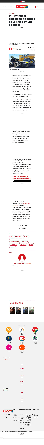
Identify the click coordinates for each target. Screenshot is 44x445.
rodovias (13, 247)
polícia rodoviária (15, 241)
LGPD (22, 425)
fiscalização (25, 241)
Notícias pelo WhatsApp (29, 420)
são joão (31, 244)
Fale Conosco (22, 431)
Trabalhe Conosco (22, 434)
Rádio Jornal (36, 417)
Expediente (22, 428)
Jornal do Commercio (36, 415)
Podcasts (15, 417)
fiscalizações (14, 244)
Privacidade (22, 420)
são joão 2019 (23, 244)
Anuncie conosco (28, 425)
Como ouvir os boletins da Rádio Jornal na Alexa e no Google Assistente (28, 417)
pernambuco (18, 236)
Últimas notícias (15, 415)
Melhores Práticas (22, 423)
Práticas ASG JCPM (22, 418)
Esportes (15, 420)
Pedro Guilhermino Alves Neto (22, 263)
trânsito (26, 236)
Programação (28, 422)
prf (11, 236)
